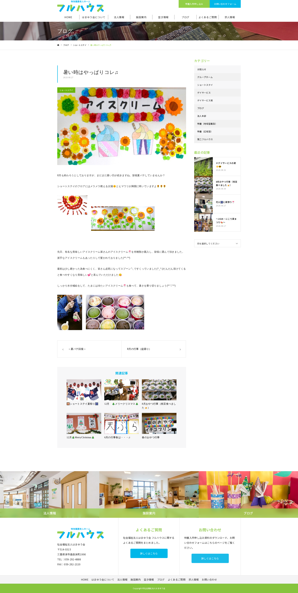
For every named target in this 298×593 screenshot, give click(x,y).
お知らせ (201, 69)
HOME (68, 17)
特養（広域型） (205, 131)
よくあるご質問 (208, 17)
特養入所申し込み (194, 3)
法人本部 (201, 115)
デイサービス (204, 92)
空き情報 (163, 17)
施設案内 (141, 17)
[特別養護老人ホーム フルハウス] (80, 6)
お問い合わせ (209, 579)
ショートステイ (66, 90)
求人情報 (230, 17)
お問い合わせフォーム (225, 3)
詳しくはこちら (149, 553)
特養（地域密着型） (207, 123)
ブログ (185, 17)
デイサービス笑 (205, 100)
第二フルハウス (205, 139)
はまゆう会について (93, 17)
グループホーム (205, 77)
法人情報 (119, 17)
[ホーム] (58, 45)
